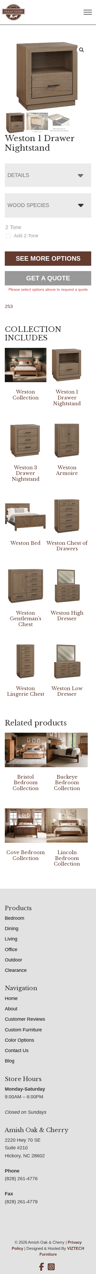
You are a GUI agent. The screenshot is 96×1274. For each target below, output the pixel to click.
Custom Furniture (23, 1029)
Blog (9, 1061)
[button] (81, 50)
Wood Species (28, 205)
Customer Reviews (25, 1019)
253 (9, 306)
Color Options (19, 1040)
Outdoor (13, 960)
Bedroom (14, 918)
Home (11, 998)
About (11, 1008)
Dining (11, 928)
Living (11, 939)
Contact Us (17, 1050)
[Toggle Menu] (87, 12)
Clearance (16, 970)
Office (11, 949)
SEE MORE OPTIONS (48, 258)
